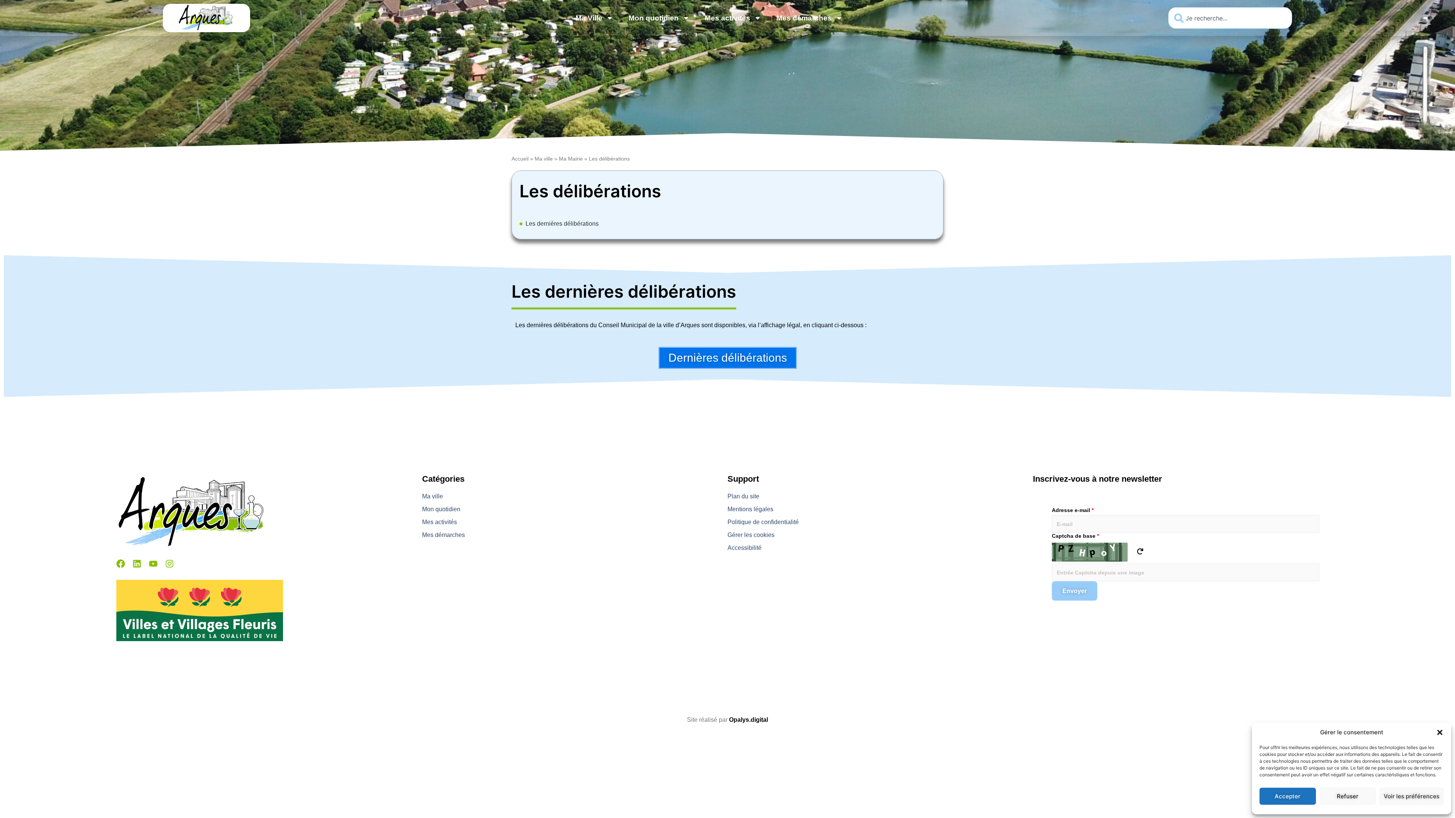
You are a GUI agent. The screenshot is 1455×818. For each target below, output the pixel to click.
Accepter (1287, 796)
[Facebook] (120, 563)
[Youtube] (153, 563)
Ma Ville (589, 18)
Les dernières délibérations (562, 223)
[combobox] (1230, 18)
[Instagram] (169, 563)
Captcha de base (1075, 536)
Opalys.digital (748, 720)
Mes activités (727, 18)
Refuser (1347, 796)
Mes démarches (804, 18)
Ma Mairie (571, 159)
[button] (1440, 732)
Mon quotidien (654, 18)
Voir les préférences (1411, 796)
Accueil (520, 159)
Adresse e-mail (1073, 510)
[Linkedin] (137, 563)
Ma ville (544, 159)
